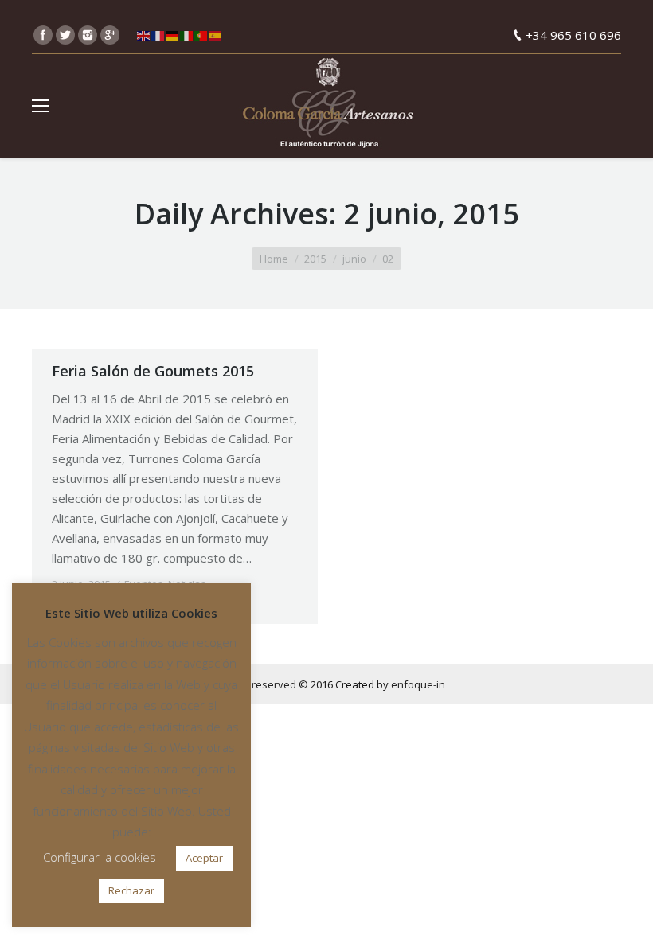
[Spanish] (216, 35)
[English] (144, 35)
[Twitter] (65, 35)
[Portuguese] (201, 35)
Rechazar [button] (131, 890)
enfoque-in (418, 684)
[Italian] (187, 35)
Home (274, 258)
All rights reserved (252, 684)
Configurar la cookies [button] (99, 857)
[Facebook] (43, 35)
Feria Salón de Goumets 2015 (153, 370)
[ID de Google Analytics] (109, 35)
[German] (173, 35)
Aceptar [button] (204, 858)
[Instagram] (87, 35)
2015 (315, 258)
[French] (158, 35)
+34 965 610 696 (573, 35)
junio (354, 258)
